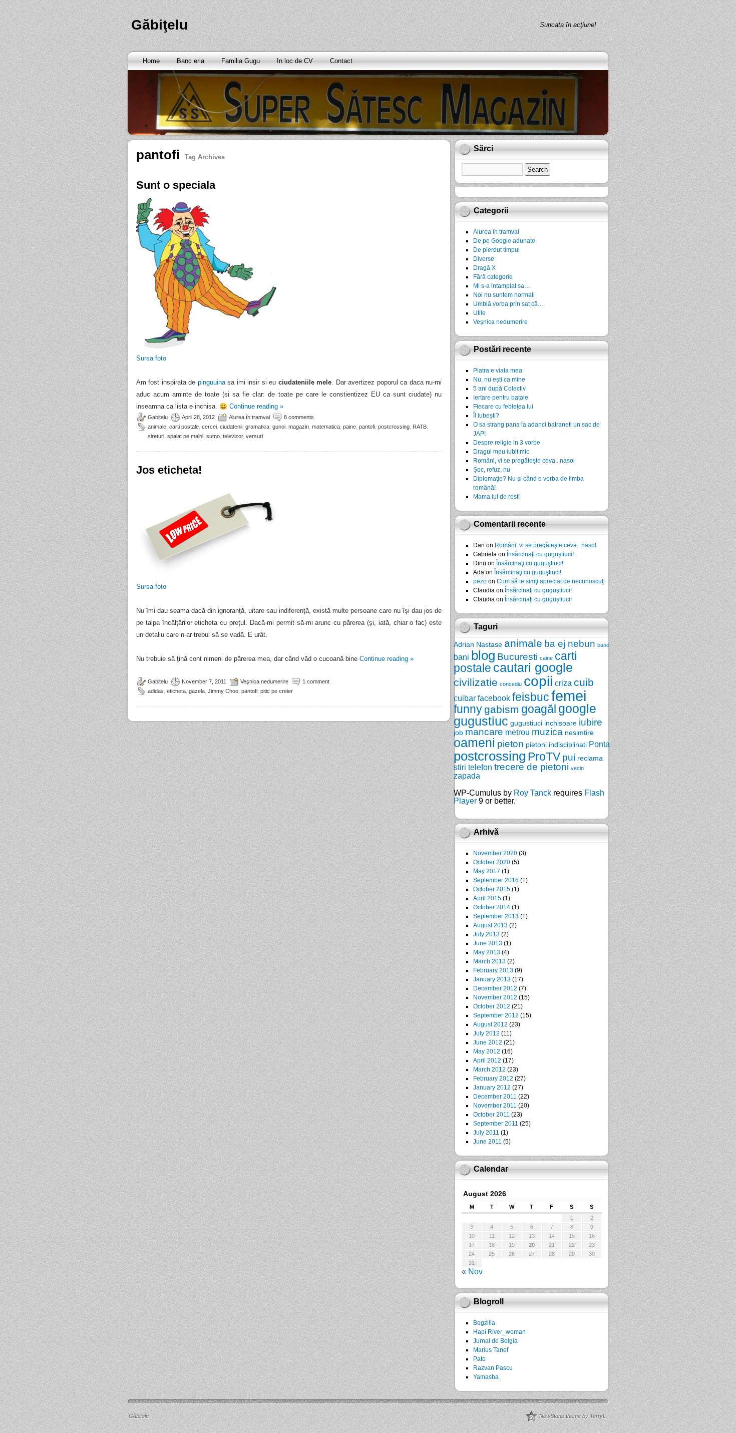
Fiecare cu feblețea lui (503, 406)
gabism (501, 709)
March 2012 (489, 1069)
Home (151, 61)
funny (468, 708)
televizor (233, 436)
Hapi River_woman (499, 1331)
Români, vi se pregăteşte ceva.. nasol (524, 460)
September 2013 (496, 916)
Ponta (599, 744)
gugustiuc (481, 721)
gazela (197, 691)
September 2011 (495, 1123)
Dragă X (484, 267)
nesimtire (579, 733)
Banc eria (190, 61)
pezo (480, 581)
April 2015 (487, 898)
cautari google (533, 667)
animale (157, 427)
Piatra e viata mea (497, 370)
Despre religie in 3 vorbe (506, 442)
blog (483, 655)
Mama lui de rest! (496, 496)
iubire (590, 722)
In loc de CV (295, 61)
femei (568, 695)
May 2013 (486, 952)
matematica (326, 427)
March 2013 (489, 961)
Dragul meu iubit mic (501, 451)
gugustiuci (526, 723)
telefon (480, 767)
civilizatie (476, 682)
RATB (420, 427)
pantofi (367, 427)
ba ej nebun (569, 643)
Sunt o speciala (175, 185)
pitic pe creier (276, 691)
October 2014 (491, 907)
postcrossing (394, 427)
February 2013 (493, 970)
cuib (584, 682)
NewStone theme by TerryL (572, 1416)
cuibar (465, 697)
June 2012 (487, 1042)
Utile (479, 312)
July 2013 (486, 934)
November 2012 (495, 997)
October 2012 (491, 1006)
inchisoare (560, 723)
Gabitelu (158, 417)
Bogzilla (484, 1322)
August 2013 (490, 925)
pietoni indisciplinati (556, 745)
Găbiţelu (159, 25)
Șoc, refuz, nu (491, 469)
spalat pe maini (185, 436)
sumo (213, 436)
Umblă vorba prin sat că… (508, 303)
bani (461, 656)
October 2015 (491, 889)
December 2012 (495, 988)
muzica (547, 732)
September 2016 (496, 880)
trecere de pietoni (531, 767)
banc (603, 645)
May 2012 (486, 1051)
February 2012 (493, 1078)
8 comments (299, 417)
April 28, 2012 (198, 417)
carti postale (184, 427)
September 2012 (496, 1015)
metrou (517, 732)
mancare (484, 732)
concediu (511, 684)
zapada (467, 775)
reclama (590, 758)
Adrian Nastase (478, 644)
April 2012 (487, 1060)
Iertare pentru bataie (500, 397)
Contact (341, 61)
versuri (254, 436)
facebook (494, 697)
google (577, 708)
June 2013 (487, 943)
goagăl (538, 708)
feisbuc (530, 696)
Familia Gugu (240, 61)
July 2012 (486, 1033)
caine (546, 658)
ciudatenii (231, 427)
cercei (209, 427)
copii (538, 681)
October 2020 (491, 862)
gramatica (257, 427)
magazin (298, 427)
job (458, 733)
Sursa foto (151, 358)
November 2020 (495, 853)
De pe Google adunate (504, 240)
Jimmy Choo (223, 691)
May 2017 (486, 871)
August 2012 (490, 1024)
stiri (460, 767)
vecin (577, 768)
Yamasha (486, 1376)
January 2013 (492, 979)
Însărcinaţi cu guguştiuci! (540, 554)
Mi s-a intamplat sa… (501, 285)
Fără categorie (493, 276)
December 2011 (495, 1096)
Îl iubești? (486, 415)
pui (568, 757)
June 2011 (487, 1141)
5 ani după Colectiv (499, 388)
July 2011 (486, 1132)
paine (349, 427)
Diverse (483, 258)
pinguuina (211, 382)
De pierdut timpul (496, 249)
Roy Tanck (532, 793)
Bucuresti (517, 656)
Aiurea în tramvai (249, 417)
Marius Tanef (490, 1349)
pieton (510, 744)
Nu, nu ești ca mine (499, 379)
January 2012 (492, 1087)
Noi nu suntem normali (504, 294)
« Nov (472, 1271)
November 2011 (495, 1105)
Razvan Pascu (493, 1367)
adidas (156, 691)
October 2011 (491, 1114)
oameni (474, 743)
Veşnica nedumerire (264, 681)
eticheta (176, 691)
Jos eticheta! (169, 470)
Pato (479, 1358)
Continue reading (256, 406)
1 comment (315, 681)
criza (563, 682)
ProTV (544, 756)
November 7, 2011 (204, 681)
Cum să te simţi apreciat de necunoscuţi (551, 581)
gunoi (278, 427)
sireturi (156, 436)
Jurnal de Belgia (495, 1340)
